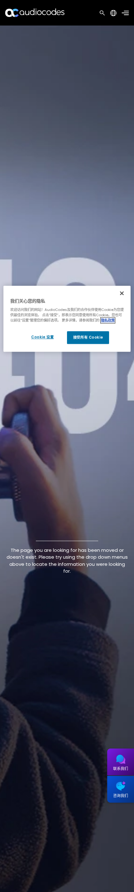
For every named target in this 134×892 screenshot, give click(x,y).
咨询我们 (120, 795)
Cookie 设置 (42, 337)
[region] (67, 319)
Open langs (113, 13)
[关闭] (122, 293)
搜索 (102, 13)
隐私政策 (108, 320)
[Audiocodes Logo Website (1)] (35, 12)
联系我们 (120, 768)
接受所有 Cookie (88, 337)
